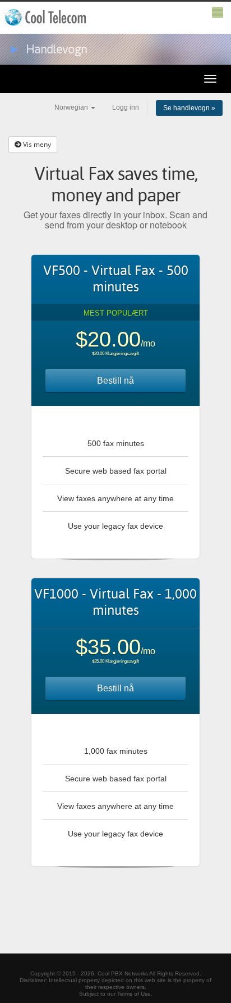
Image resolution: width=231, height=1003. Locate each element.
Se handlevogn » (189, 108)
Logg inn (125, 107)
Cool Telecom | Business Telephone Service (45, 17)
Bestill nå (115, 380)
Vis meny (36, 144)
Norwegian (72, 107)
